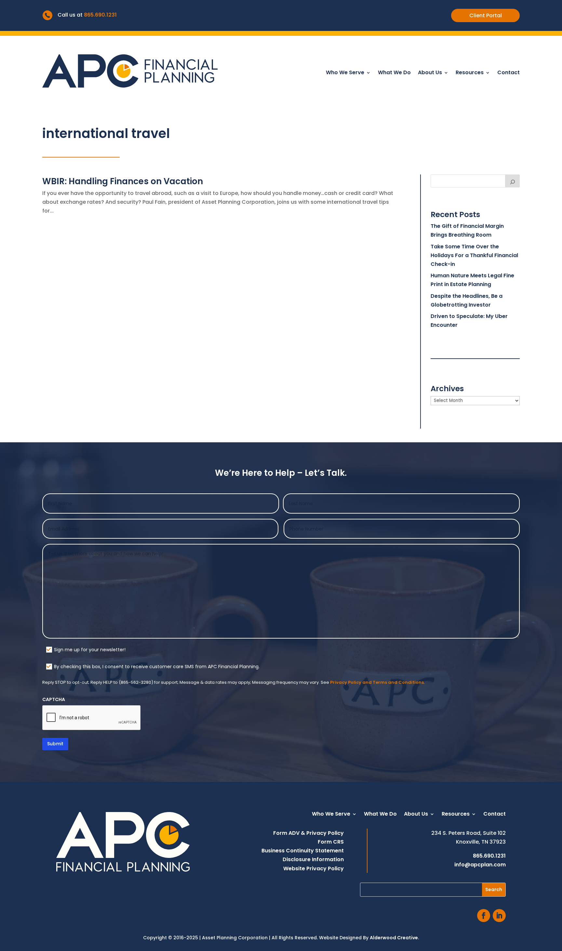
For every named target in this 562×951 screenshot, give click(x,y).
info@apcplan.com (480, 864)
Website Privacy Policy (313, 868)
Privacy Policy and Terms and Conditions (377, 682)
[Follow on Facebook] (483, 915)
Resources (470, 73)
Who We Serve (345, 73)
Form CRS (331, 842)
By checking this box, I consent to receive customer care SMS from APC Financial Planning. (157, 666)
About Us (430, 73)
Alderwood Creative (394, 937)
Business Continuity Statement (302, 850)
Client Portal (485, 15)
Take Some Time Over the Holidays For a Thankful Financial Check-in (474, 255)
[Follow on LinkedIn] (499, 915)
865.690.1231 (100, 15)
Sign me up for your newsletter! (90, 649)
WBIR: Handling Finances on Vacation (122, 181)
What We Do (394, 73)
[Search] (512, 180)
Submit (55, 743)
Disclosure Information (313, 859)
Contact (508, 73)
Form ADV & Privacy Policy (308, 833)
